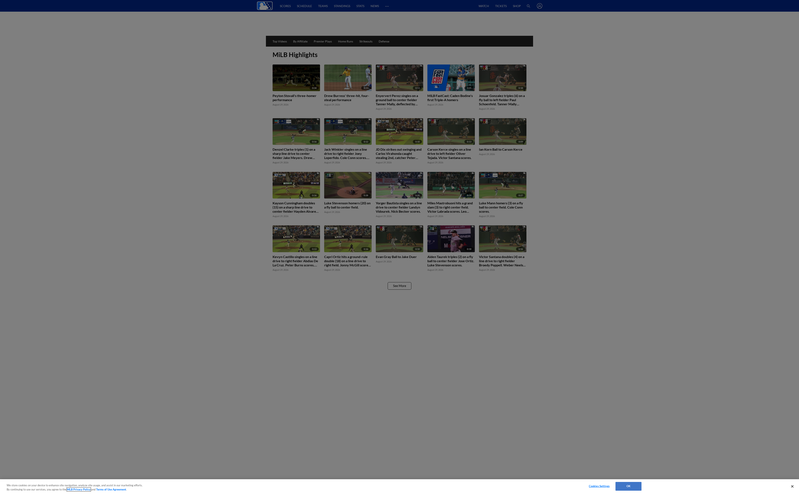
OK (628, 486)
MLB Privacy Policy (79, 489)
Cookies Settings (599, 486)
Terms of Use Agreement (111, 489)
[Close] (792, 486)
